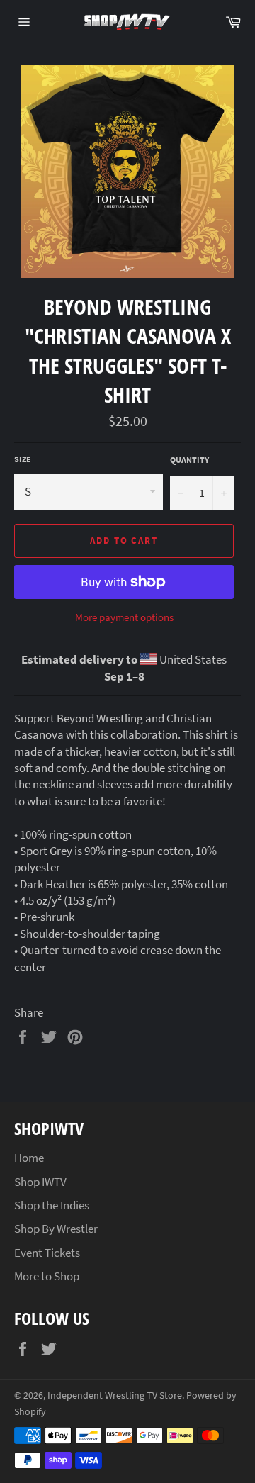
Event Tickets (47, 1252)
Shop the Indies (51, 1205)
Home (29, 1157)
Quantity (189, 459)
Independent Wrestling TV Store (114, 1395)
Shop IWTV (40, 1182)
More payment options (124, 617)
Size (22, 459)
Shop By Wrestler (56, 1228)
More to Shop (46, 1276)
